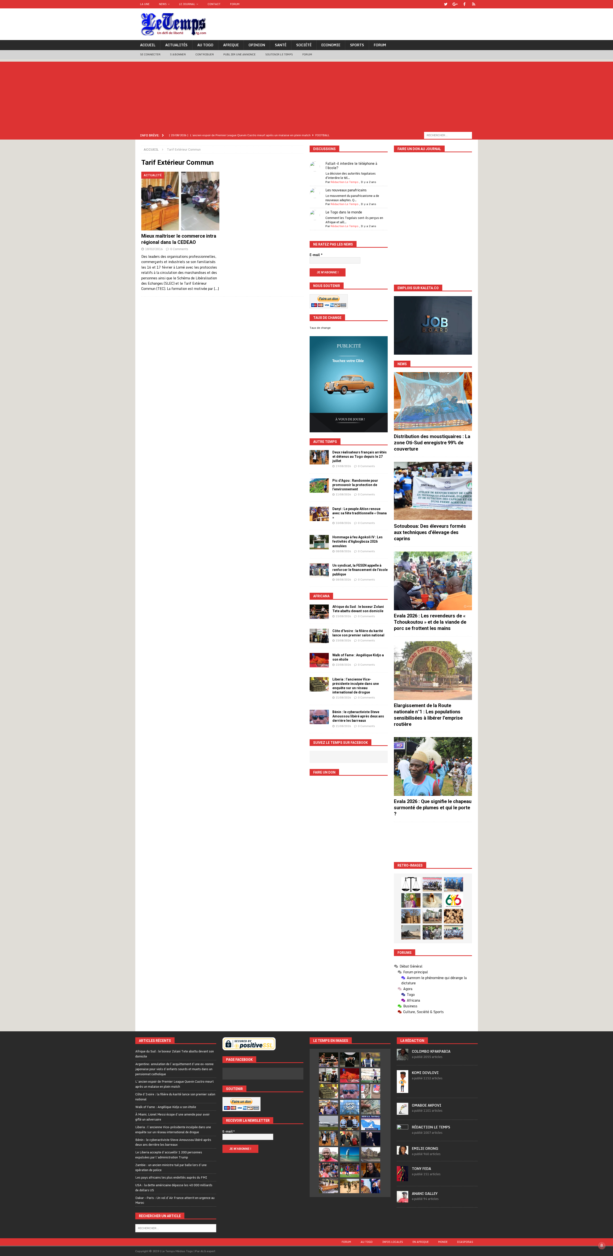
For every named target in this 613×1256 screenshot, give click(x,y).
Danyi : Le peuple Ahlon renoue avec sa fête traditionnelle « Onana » (359, 513)
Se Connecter (150, 54)
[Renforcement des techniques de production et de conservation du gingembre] (453, 916)
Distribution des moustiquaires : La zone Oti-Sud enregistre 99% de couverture (432, 443)
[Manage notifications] (602, 1245)
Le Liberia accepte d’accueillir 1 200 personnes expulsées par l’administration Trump (168, 1155)
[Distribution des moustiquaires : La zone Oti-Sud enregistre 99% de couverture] (433, 401)
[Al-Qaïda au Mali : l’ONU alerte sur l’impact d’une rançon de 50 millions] (349, 1186)
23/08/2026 (343, 616)
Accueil (147, 45)
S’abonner (178, 54)
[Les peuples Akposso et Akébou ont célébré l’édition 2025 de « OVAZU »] (432, 900)
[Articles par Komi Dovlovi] (402, 1090)
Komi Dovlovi (425, 1072)
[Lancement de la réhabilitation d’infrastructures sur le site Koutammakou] (410, 916)
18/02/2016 (154, 249)
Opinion (257, 45)
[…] (216, 288)
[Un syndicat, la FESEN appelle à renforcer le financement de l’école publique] (319, 570)
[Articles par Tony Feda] (402, 1178)
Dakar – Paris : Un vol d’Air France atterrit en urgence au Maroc (175, 1200)
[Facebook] (464, 4)
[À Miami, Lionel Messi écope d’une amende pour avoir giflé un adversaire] (370, 1075)
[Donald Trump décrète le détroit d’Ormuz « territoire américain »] (370, 1123)
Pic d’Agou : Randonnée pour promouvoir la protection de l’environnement (355, 485)
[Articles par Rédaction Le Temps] (402, 1133)
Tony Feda (421, 1168)
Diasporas (465, 1242)
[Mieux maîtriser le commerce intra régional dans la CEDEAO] (180, 201)
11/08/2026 (343, 494)
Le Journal (187, 4)
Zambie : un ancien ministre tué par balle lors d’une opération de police (171, 1167)
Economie (330, 45)
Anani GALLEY (424, 1193)
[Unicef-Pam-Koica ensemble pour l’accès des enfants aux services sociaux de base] (453, 884)
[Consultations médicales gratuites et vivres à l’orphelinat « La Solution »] (432, 884)
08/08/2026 (343, 551)
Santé (280, 45)
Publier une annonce (239, 54)
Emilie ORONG (425, 1148)
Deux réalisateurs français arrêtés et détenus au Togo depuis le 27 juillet (359, 456)
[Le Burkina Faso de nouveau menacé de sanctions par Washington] (370, 1186)
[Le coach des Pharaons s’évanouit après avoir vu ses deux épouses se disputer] (370, 1138)
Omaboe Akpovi (426, 1105)
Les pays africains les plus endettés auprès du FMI (171, 1177)
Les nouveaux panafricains (346, 190)
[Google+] (455, 4)
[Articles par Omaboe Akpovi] (402, 1112)
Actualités (176, 45)
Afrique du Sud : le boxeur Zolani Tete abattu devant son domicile (174, 1054)
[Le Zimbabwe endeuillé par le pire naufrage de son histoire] (328, 1186)
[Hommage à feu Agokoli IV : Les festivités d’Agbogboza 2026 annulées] (319, 542)
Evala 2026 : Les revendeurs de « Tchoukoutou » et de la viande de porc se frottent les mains (430, 622)
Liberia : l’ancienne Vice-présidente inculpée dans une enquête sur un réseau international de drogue (173, 1129)
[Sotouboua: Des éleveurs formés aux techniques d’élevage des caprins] (433, 491)
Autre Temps (325, 442)
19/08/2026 (343, 466)
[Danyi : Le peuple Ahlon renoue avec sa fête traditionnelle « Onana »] (319, 514)
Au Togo (205, 45)
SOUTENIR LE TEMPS (279, 54)
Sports (357, 45)
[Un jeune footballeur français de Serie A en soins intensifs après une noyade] (328, 1170)
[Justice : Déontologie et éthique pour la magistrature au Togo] (410, 884)
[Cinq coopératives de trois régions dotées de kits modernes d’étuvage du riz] (432, 916)
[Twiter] (446, 4)
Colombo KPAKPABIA (431, 1051)
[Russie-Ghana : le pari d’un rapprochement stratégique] (349, 1138)
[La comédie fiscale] (432, 932)
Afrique (231, 45)
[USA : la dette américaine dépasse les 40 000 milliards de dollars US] (370, 1107)
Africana (321, 596)
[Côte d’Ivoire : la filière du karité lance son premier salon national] (319, 636)
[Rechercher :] (448, 135)
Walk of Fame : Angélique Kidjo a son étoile (165, 1106)
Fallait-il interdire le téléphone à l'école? (351, 165)
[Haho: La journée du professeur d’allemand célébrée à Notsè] (453, 932)
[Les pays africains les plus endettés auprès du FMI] (349, 1107)
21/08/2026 (343, 697)
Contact (214, 4)
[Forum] (474, 4)
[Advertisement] (306, 95)
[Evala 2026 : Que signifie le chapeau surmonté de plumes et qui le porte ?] (433, 766)
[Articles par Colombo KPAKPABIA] (402, 1058)
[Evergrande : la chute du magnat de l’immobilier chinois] (349, 1123)
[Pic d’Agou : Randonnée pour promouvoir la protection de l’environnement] (319, 485)
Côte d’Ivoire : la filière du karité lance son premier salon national (175, 1097)
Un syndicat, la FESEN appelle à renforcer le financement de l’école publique (360, 569)
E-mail (316, 254)
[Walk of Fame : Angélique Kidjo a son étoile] (319, 660)
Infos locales (392, 1242)
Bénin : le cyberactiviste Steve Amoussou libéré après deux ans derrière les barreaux (358, 716)
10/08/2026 (343, 523)
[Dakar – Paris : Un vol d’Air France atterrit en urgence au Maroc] (328, 1123)
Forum (234, 4)
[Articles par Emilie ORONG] (402, 1152)
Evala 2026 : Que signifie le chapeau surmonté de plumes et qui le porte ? (432, 807)
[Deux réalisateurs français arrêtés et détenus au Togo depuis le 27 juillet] (319, 457)
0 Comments (179, 249)
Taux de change (320, 328)
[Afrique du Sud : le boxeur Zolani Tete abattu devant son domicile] (319, 612)
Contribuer (204, 54)
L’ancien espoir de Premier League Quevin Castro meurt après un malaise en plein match (174, 1084)
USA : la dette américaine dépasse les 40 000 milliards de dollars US (173, 1187)
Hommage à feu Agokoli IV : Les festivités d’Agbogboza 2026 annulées (357, 541)
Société (304, 45)
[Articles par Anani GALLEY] (402, 1200)
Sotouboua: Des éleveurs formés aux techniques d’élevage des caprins (430, 532)
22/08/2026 (343, 665)
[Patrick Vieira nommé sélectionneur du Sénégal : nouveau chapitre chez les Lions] (328, 1154)
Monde (443, 1242)
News (163, 4)
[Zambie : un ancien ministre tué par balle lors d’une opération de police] (328, 1107)
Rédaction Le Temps (344, 182)
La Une (144, 4)
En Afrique (421, 1242)
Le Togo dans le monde (343, 212)
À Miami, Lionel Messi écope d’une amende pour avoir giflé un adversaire (172, 1117)
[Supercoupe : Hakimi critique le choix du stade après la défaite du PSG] (349, 1170)
